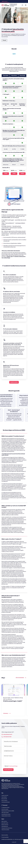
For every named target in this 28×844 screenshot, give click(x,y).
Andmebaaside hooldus (6, 814)
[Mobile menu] (25, 5)
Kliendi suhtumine (5, 824)
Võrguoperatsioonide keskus (7, 828)
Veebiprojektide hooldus (6, 815)
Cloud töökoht (4, 797)
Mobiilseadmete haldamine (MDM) (8, 810)
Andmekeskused (5, 826)
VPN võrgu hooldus (5, 812)
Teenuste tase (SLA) (5, 829)
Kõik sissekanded (20, 677)
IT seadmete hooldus (5, 807)
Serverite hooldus (5, 809)
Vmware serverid (5, 795)
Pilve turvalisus (4, 800)
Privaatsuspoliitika (5, 837)
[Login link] (22, 5)
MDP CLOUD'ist (4, 821)
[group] (13, 700)
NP (15, 842)
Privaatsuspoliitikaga (12, 766)
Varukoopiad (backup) (6, 802)
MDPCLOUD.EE (4, 1)
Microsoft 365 (4, 798)
